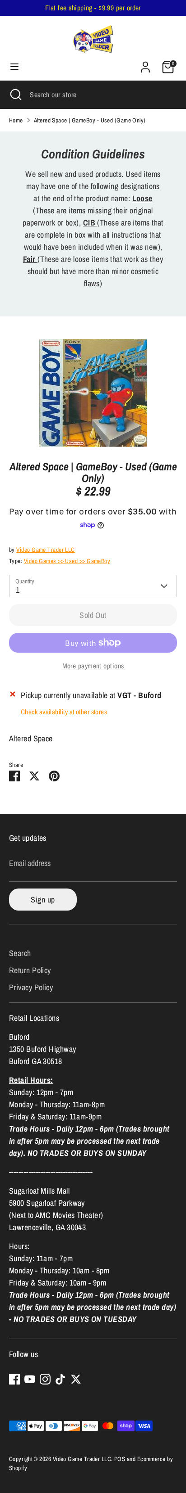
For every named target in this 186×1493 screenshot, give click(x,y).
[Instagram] (45, 1379)
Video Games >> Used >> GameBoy (67, 561)
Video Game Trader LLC (45, 550)
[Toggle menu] (14, 67)
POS (119, 1459)
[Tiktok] (60, 1379)
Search (20, 953)
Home (16, 120)
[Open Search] (15, 94)
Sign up (43, 899)
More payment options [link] (93, 666)
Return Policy (30, 970)
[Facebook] (14, 1379)
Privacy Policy (31, 987)
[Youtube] (29, 1379)
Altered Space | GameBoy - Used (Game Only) (90, 120)
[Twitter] (75, 1379)
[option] (93, 393)
